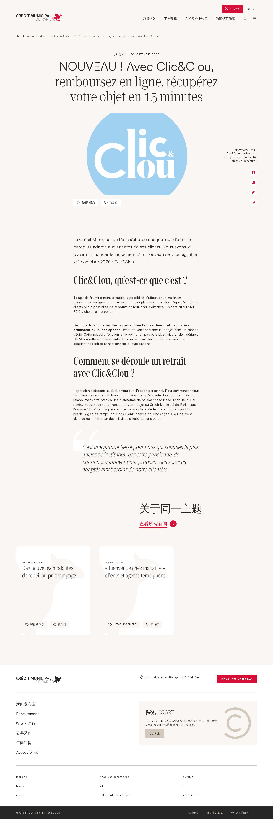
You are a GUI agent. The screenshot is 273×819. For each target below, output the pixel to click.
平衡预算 (170, 19)
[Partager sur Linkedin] (253, 182)
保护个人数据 (215, 812)
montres (21, 795)
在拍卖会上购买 (196, 19)
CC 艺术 (157, 734)
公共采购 (24, 733)
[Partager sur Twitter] (253, 192)
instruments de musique (114, 795)
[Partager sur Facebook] (253, 172)
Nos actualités (35, 36)
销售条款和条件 (239, 812)
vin (184, 785)
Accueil (18, 36)
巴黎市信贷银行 (255, 19)
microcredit (190, 795)
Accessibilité (27, 752)
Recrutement (27, 713)
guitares (188, 776)
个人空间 (235, 9)
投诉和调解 (25, 723)
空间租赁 (24, 742)
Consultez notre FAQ (239, 680)
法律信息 (193, 812)
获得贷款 (149, 19)
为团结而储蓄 (225, 19)
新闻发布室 (25, 704)
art (101, 785)
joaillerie (21, 776)
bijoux (20, 785)
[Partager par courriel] (253, 202)
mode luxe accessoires (114, 776)
